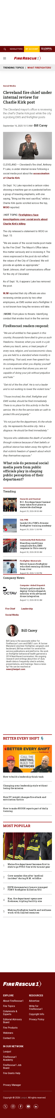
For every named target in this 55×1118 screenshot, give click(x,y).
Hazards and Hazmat (30, 499)
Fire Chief (10, 608)
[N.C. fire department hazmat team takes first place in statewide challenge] (10, 505)
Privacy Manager (12, 1085)
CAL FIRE (24, 520)
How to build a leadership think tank (23, 777)
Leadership (27, 608)
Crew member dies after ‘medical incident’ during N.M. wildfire (25, 877)
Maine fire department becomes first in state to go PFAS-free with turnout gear (29, 865)
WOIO (6, 207)
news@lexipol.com (15, 669)
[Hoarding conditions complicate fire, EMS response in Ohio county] (10, 545)
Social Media (9, 86)
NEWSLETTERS (16, 49)
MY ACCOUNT (32, 49)
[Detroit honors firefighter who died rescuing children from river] (10, 566)
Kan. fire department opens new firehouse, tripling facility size (25, 900)
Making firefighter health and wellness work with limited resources (29, 911)
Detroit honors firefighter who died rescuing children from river (35, 566)
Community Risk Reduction (33, 540)
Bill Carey (40, 125)
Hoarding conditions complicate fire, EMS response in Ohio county (33, 546)
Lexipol (23, 1097)
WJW (6, 293)
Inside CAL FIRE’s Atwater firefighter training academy (35, 524)
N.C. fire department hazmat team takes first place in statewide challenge (35, 505)
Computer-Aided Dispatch (32, 585)
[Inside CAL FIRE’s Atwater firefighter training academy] (10, 525)
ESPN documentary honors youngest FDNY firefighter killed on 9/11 (28, 888)
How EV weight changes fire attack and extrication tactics (24, 798)
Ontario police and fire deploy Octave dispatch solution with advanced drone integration (33, 592)
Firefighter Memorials (30, 561)
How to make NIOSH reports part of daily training (25, 809)
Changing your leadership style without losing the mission (25, 787)
